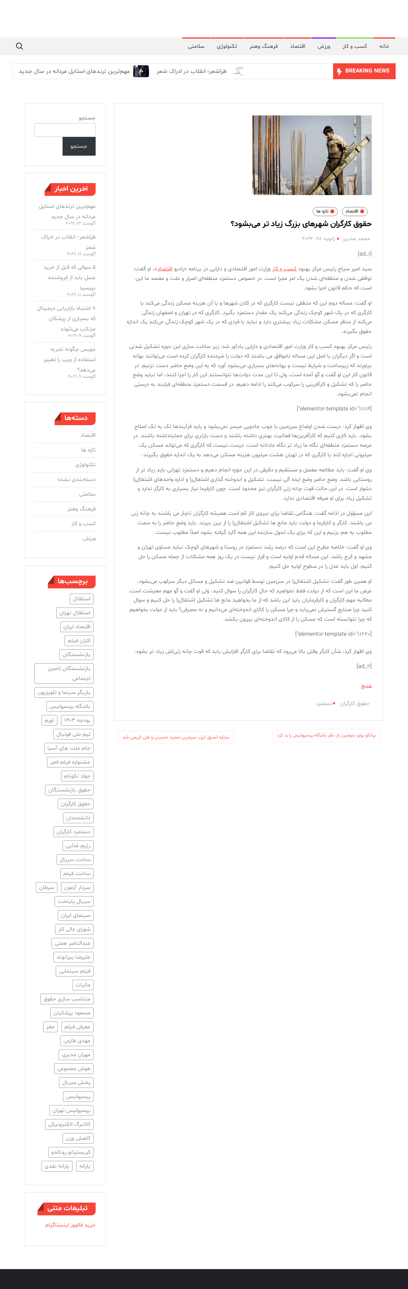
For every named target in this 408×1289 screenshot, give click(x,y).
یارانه (84, 1166)
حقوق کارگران (354, 703)
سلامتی (196, 46)
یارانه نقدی (57, 1166)
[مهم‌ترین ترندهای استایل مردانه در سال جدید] (140, 71)
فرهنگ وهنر (263, 46)
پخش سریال (76, 1082)
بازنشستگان (76, 654)
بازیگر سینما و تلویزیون (63, 692)
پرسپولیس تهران (71, 1110)
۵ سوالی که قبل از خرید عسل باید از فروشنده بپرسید (69, 278)
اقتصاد (297, 46)
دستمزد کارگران (73, 832)
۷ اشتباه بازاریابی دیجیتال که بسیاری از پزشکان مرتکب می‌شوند (66, 319)
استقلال (81, 599)
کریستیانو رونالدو (70, 1152)
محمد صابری (356, 238)
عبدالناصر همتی (72, 943)
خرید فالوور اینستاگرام (70, 1225)
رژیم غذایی (78, 846)
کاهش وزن (78, 1138)
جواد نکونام (77, 776)
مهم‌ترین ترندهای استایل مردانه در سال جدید (74, 71)
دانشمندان (78, 818)
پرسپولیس (78, 1096)
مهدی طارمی (76, 1041)
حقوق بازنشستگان (69, 790)
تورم (49, 720)
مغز (50, 1027)
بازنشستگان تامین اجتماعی (69, 673)
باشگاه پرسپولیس (69, 706)
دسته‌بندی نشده (77, 479)
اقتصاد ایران (76, 627)
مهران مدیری (76, 1055)
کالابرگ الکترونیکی (69, 1124)
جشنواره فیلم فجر (70, 762)
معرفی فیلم (77, 1027)
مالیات (82, 985)
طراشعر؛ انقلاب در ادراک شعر (192, 71)
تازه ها (322, 211)
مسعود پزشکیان (71, 1013)
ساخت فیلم (76, 873)
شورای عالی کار (74, 929)
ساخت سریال (75, 859)
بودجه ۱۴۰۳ (77, 720)
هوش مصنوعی (73, 1068)
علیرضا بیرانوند (73, 957)
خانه (384, 46)
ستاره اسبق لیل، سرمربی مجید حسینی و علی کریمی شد (176, 737)
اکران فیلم (79, 640)
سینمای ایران (75, 915)
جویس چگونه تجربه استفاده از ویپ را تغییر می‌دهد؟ (69, 360)
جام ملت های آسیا (68, 748)
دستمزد (324, 703)
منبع (366, 685)
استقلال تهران (74, 613)
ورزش (324, 46)
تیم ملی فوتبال (73, 734)
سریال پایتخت (74, 901)
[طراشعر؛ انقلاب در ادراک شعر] (237, 71)
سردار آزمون (77, 887)
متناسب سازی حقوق (66, 999)
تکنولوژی (227, 46)
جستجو (87, 118)
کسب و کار (355, 46)
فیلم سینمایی (74, 971)
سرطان (46, 887)
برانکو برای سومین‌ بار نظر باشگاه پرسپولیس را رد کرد (326, 735)
